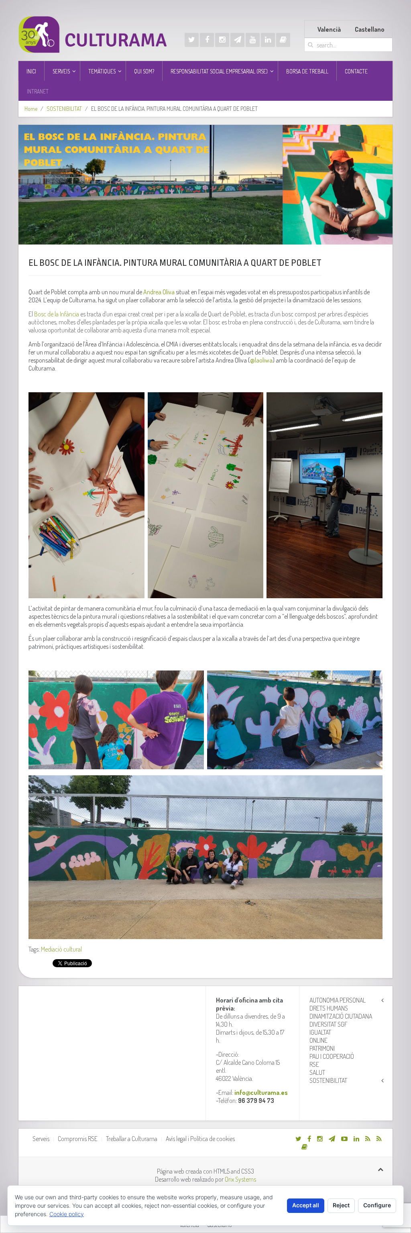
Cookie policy (66, 1214)
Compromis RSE (78, 1139)
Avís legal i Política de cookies (200, 1139)
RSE (314, 1064)
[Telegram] (237, 40)
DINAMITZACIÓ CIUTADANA (340, 1016)
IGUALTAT (320, 1032)
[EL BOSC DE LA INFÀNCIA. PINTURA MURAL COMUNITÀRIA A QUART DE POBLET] (205, 185)
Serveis (41, 1139)
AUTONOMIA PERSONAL (337, 1000)
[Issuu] (283, 40)
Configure (377, 1205)
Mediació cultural (61, 949)
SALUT (317, 1072)
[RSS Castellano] (379, 1139)
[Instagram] (222, 40)
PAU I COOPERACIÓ (331, 1056)
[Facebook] (207, 40)
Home (30, 108)
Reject (341, 1205)
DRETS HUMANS (328, 1008)
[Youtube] (253, 40)
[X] (192, 40)
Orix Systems (240, 1179)
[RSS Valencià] (367, 1139)
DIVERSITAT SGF (328, 1024)
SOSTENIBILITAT (64, 108)
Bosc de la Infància (56, 314)
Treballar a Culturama (131, 1139)
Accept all (305, 1205)
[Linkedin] (268, 40)
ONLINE (318, 1040)
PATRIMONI (322, 1048)
